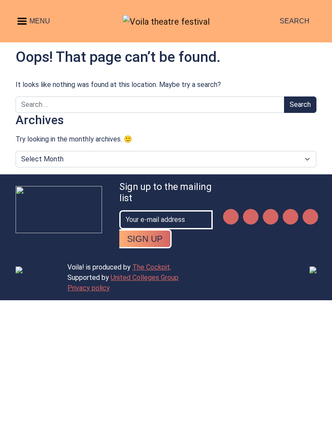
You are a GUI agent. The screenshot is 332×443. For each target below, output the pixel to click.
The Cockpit (151, 267)
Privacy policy (88, 288)
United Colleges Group (145, 277)
